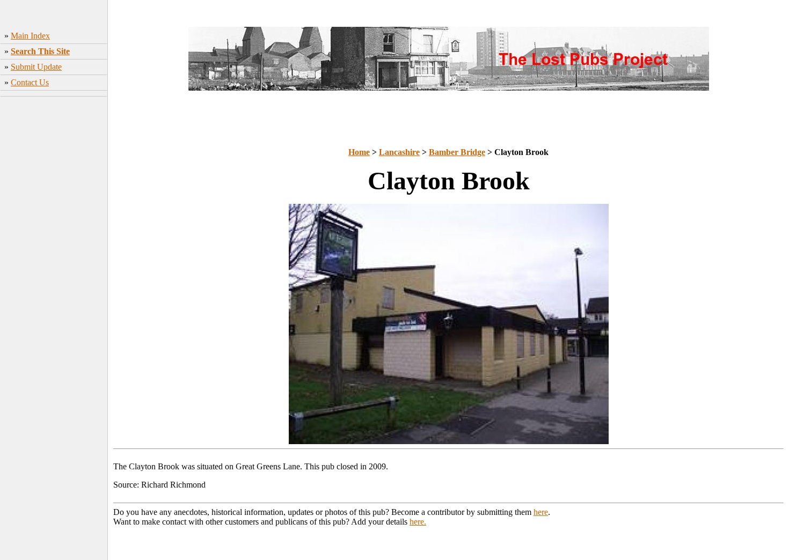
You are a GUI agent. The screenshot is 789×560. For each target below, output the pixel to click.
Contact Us (30, 82)
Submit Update (36, 66)
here (541, 512)
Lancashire (399, 152)
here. (418, 521)
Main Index (30, 35)
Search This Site (40, 51)
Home (359, 152)
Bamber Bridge (457, 152)
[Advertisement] (54, 260)
